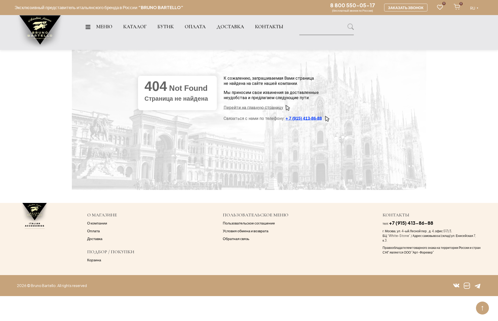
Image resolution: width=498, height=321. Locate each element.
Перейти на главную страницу (253, 107)
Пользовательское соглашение (249, 223)
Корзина (94, 259)
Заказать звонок (406, 7)
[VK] (456, 285)
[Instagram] (467, 286)
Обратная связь (236, 238)
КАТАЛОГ (135, 27)
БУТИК (165, 27)
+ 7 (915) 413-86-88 (304, 118)
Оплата (93, 230)
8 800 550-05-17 (352, 5)
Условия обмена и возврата (245, 230)
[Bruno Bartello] (40, 32)
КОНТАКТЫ (269, 27)
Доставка (94, 238)
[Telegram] (477, 285)
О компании (97, 223)
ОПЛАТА (195, 27)
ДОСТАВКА (230, 27)
